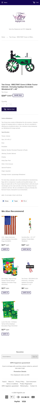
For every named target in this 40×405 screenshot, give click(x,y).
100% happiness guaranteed (10, 386)
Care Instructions (31, 381)
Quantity (4, 101)
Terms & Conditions (12, 384)
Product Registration (26, 384)
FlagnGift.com (21, 392)
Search (4, 381)
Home (3, 37)
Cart (37, 2)
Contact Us (28, 29)
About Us (11, 381)
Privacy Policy (20, 381)
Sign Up (35, 356)
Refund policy (24, 386)
